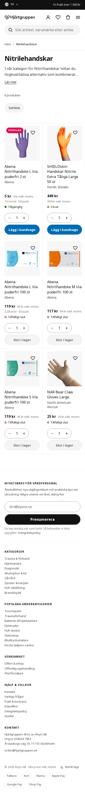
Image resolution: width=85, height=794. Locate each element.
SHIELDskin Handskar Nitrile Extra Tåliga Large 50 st (62, 174)
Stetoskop (12, 635)
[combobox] (42, 30)
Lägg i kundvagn (22, 230)
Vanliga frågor (14, 696)
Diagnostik (12, 568)
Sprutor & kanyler (17, 583)
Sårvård (10, 578)
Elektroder (12, 626)
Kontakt (10, 692)
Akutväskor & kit (16, 573)
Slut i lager (22, 340)
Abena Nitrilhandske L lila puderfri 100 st (21, 287)
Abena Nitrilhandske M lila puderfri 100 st (64, 287)
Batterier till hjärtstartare (21, 621)
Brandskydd (13, 593)
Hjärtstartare (13, 563)
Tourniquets (13, 611)
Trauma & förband (17, 558)
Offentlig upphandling (20, 668)
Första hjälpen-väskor (19, 645)
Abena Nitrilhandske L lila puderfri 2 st (21, 171)
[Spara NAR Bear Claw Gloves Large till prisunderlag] (75, 358)
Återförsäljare (14, 673)
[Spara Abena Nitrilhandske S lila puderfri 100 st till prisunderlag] (33, 358)
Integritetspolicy (29, 533)
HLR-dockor (12, 630)
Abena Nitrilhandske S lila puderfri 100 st (21, 397)
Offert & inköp (14, 663)
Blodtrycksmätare (16, 640)
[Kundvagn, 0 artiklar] (68, 17)
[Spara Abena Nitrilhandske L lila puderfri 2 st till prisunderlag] (33, 133)
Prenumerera (42, 519)
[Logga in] (48, 17)
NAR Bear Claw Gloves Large (60, 394)
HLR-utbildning (15, 588)
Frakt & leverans (16, 701)
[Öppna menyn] (78, 17)
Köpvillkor (11, 706)
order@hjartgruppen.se (21, 750)
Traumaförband (15, 616)
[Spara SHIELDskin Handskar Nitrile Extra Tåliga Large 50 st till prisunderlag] (75, 133)
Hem (8, 44)
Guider (9, 716)
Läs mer (11, 82)
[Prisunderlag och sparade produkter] (58, 17)
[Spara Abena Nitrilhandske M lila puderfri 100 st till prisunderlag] (75, 248)
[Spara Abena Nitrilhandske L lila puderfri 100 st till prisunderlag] (33, 248)
